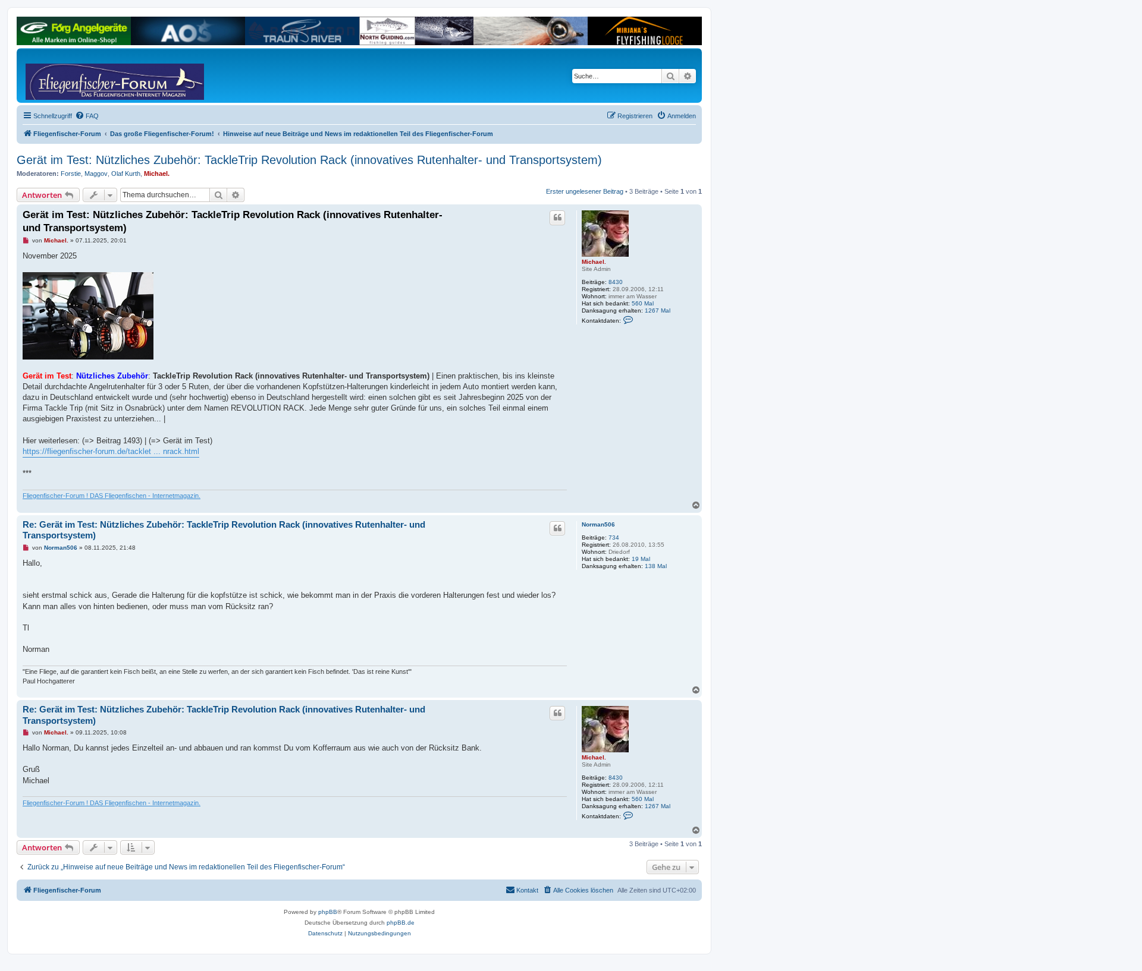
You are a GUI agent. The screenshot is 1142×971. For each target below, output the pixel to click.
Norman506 (598, 524)
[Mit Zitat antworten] (557, 217)
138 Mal (656, 566)
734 (613, 537)
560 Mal (643, 303)
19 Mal (641, 559)
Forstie (71, 173)
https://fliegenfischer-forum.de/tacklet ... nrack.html (111, 451)
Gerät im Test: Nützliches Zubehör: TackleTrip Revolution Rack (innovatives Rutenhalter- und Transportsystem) (309, 159)
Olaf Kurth (125, 173)
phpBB (327, 912)
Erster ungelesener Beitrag (584, 191)
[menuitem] (87, 116)
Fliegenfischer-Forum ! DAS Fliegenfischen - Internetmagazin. (111, 495)
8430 (615, 282)
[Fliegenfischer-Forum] (71, 75)
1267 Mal (657, 310)
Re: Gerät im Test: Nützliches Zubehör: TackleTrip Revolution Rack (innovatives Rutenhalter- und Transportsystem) (224, 530)
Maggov (96, 173)
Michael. (157, 173)
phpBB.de (401, 922)
